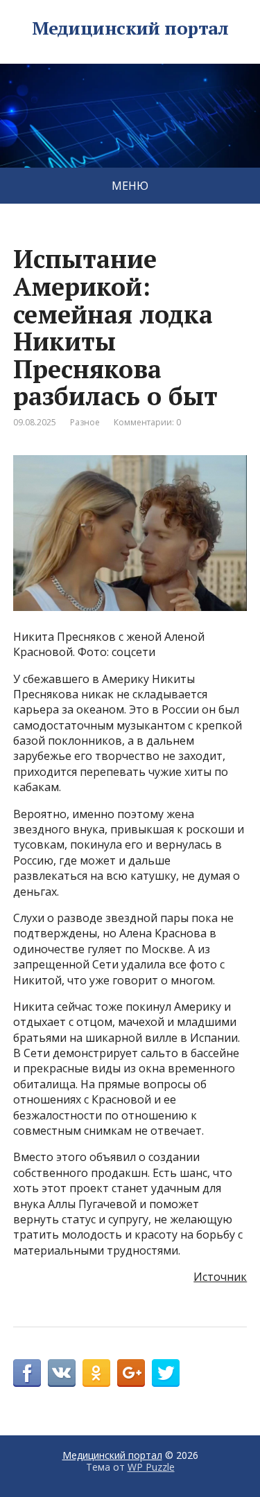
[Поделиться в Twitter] (166, 1373)
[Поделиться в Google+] (131, 1373)
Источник (220, 1276)
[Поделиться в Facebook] (27, 1373)
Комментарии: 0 (147, 422)
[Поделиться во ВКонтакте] (62, 1373)
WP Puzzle (151, 1466)
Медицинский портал (130, 28)
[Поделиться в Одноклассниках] (96, 1373)
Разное (85, 422)
